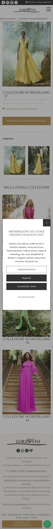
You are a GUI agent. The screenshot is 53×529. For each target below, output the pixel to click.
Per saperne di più (26, 296)
